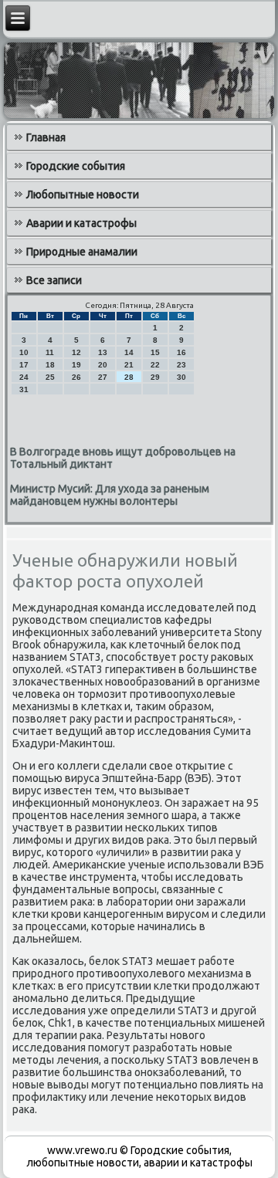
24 (24, 377)
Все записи (54, 280)
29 (155, 377)
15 (155, 352)
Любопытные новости (82, 194)
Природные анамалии (81, 251)
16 (181, 352)
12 (76, 352)
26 (76, 377)
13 (102, 352)
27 (102, 377)
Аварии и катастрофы (81, 223)
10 (24, 352)
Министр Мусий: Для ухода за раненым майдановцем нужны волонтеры (109, 494)
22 (155, 365)
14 (129, 352)
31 (24, 389)
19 (76, 365)
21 (129, 365)
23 (181, 365)
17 (24, 365)
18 (50, 365)
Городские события (75, 166)
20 (102, 365)
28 (129, 377)
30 (181, 377)
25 (50, 377)
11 (50, 352)
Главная (46, 137)
